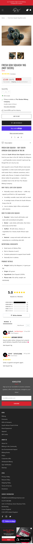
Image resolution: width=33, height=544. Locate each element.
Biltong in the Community (9, 446)
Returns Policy (6, 480)
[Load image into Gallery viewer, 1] (12, 55)
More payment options (16, 133)
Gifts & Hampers (7, 422)
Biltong (4, 416)
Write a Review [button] (17, 315)
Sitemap (4, 467)
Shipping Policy (6, 483)
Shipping (13, 82)
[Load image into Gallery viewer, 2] (20, 55)
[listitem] (16, 3)
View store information (9, 106)
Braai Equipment (7, 428)
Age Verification (6, 464)
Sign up (8, 539)
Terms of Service (7, 486)
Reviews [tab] (6, 321)
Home (3, 18)
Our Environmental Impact (9, 449)
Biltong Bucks (6, 452)
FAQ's (3, 455)
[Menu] (2, 10)
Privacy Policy (6, 477)
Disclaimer (5, 489)
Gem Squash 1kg (7, 345)
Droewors (5, 419)
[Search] (30, 10)
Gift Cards (5, 434)
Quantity (5, 89)
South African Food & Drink (10, 425)
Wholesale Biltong (7, 461)
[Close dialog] (31, 528)
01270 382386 (6, 501)
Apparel (4, 431)
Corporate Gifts (6, 458)
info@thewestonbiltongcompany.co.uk (13, 498)
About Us (4, 443)
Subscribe (16, 403)
